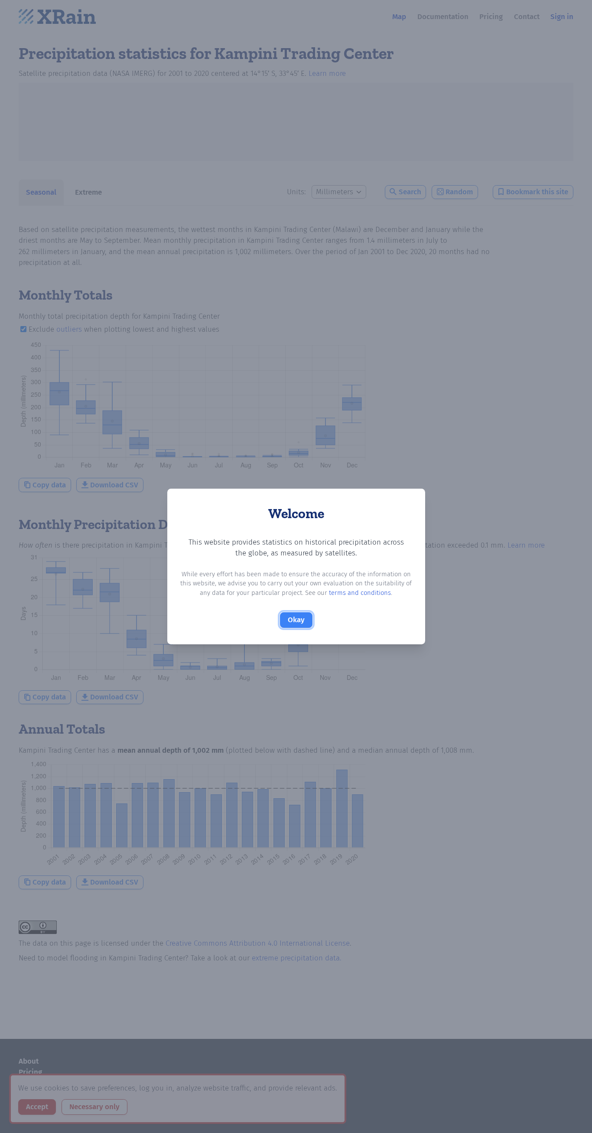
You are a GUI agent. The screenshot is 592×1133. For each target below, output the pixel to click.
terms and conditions (360, 593)
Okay (296, 619)
